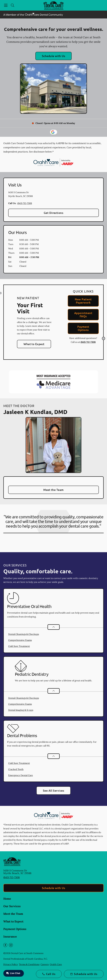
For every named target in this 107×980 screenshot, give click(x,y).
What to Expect (34, 344)
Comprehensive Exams (20, 640)
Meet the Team (53, 490)
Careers (45, 964)
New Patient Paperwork (83, 300)
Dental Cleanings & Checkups (23, 634)
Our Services (12, 906)
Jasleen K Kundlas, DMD (35, 411)
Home (7, 898)
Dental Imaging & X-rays (20, 710)
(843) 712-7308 (24, 203)
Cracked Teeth (16, 769)
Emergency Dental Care (20, 775)
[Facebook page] (5, 945)
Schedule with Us (53, 56)
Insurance (10, 936)
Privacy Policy (10, 964)
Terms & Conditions (29, 964)
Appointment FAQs (83, 314)
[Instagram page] (11, 945)
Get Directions (53, 213)
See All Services (53, 790)
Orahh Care (56, 964)
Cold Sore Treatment (19, 646)
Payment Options (83, 328)
